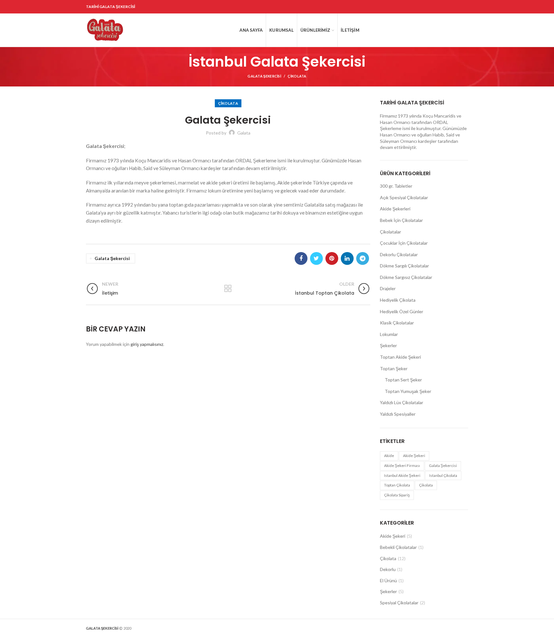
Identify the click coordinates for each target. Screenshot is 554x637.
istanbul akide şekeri (402, 475)
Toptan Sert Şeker (403, 379)
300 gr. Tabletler (396, 186)
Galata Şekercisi (264, 76)
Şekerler (388, 345)
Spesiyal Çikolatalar (399, 602)
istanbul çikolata (443, 475)
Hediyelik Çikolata (398, 300)
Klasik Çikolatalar (397, 322)
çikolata (426, 485)
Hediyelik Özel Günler (401, 311)
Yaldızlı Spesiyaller (398, 414)
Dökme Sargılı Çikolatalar (404, 265)
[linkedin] (347, 258)
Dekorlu (388, 569)
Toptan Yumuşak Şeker (408, 391)
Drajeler (388, 288)
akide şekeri (414, 455)
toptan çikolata (397, 485)
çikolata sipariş (397, 495)
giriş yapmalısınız (146, 344)
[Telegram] (362, 258)
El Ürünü (388, 580)
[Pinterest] (331, 258)
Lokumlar (389, 334)
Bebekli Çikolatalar (398, 547)
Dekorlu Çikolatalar (399, 254)
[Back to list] (228, 288)
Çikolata (297, 76)
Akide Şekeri (392, 536)
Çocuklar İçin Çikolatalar (404, 243)
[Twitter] (316, 258)
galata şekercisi (112, 258)
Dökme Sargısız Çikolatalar (406, 277)
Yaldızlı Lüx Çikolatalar (401, 402)
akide (389, 455)
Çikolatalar (390, 231)
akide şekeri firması (402, 465)
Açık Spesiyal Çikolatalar (404, 197)
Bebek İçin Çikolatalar (401, 220)
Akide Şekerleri (395, 208)
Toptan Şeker (393, 368)
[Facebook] (301, 258)
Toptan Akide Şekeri (400, 357)
